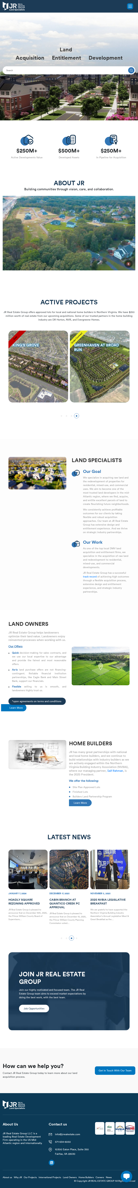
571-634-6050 (63, 1141)
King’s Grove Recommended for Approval (105, 903)
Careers (100, 1177)
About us (7, 1177)
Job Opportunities (34, 1008)
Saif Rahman (115, 770)
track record (90, 576)
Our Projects (30, 1177)
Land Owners (70, 1177)
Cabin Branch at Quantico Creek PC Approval (23, 903)
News (109, 1177)
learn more (16, 707)
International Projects (50, 1177)
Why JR (18, 1177)
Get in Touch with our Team (115, 1070)
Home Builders (86, 1177)
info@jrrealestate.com (67, 1134)
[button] (61, 415)
